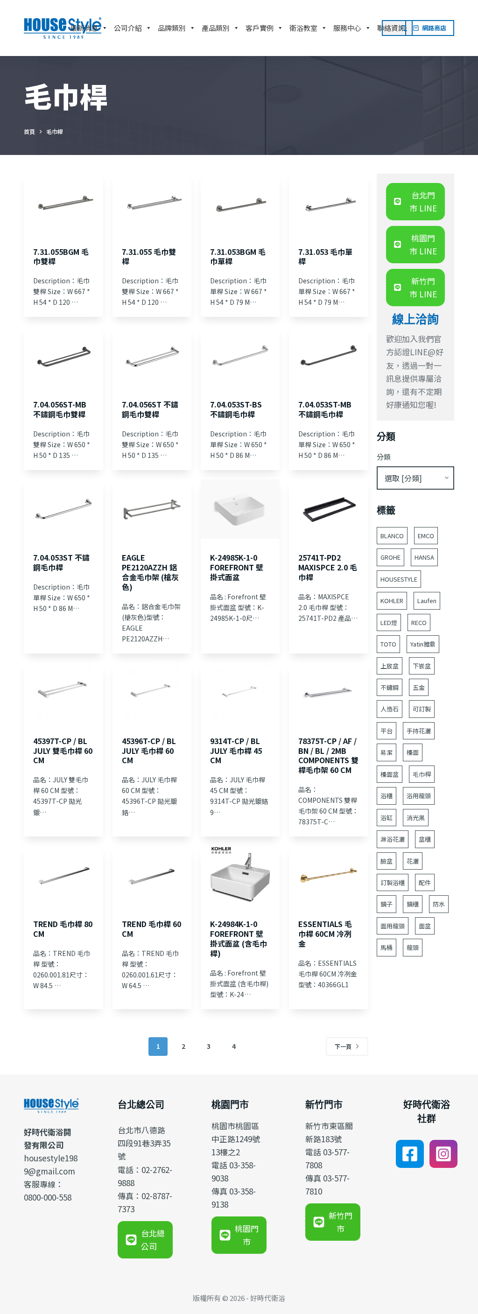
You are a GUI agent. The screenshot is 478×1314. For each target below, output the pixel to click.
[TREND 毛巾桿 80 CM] (63, 875)
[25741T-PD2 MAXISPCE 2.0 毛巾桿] (328, 509)
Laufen (426, 600)
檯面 (413, 752)
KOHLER (391, 600)
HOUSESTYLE (398, 579)
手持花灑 (419, 730)
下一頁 (343, 1046)
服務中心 (347, 28)
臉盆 (386, 861)
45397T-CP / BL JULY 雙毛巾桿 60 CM (62, 750)
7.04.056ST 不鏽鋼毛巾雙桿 (150, 409)
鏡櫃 (413, 903)
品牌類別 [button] (172, 28)
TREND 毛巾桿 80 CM (62, 928)
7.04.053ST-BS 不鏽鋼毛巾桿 (236, 409)
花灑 (413, 861)
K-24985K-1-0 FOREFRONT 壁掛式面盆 (236, 567)
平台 (386, 730)
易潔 (386, 752)
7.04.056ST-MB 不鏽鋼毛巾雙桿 (59, 409)
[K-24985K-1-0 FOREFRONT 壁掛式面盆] (240, 509)
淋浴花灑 (392, 839)
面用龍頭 (392, 925)
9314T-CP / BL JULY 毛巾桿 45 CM (236, 750)
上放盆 (389, 665)
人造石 (389, 708)
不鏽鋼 (389, 687)
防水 (439, 903)
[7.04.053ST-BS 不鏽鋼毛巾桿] (240, 356)
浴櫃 (386, 795)
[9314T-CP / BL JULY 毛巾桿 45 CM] (240, 692)
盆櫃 (425, 839)
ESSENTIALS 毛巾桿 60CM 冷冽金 (325, 933)
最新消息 (84, 28)
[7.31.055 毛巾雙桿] (151, 203)
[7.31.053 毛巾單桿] (328, 203)
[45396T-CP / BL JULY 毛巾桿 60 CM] (151, 692)
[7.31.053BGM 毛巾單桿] (240, 203)
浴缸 (386, 817)
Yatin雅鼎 (423, 643)
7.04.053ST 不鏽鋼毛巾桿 (61, 562)
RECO (419, 622)
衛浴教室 (303, 28)
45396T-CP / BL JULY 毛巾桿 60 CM (149, 750)
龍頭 (413, 947)
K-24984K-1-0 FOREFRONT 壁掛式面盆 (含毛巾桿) (238, 938)
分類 (384, 457)
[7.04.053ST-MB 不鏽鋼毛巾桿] (328, 356)
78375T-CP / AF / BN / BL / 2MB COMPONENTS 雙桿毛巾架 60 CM (328, 755)
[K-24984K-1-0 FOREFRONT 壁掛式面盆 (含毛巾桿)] (240, 875)
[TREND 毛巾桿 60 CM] (151, 875)
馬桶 (386, 947)
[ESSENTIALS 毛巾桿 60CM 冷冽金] (328, 875)
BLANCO (392, 535)
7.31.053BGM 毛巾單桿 (238, 256)
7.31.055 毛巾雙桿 (149, 256)
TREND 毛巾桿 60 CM (151, 928)
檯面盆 (389, 774)
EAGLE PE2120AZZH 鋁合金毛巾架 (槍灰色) (150, 572)
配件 (425, 882)
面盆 (425, 925)
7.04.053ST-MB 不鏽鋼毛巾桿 (324, 409)
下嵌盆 (422, 665)
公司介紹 (128, 28)
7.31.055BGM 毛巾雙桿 (61, 256)
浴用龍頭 (419, 795)
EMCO (426, 535)
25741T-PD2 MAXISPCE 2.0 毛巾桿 (327, 567)
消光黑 (416, 817)
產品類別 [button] (216, 28)
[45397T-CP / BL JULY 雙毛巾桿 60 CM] (63, 692)
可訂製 (422, 708)
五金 (419, 687)
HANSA (424, 557)
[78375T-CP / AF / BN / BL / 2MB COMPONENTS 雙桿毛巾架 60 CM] (328, 692)
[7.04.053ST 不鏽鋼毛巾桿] (63, 509)
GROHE (390, 557)
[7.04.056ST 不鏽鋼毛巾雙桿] (151, 356)
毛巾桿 (422, 774)
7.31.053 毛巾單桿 (325, 256)
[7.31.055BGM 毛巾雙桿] (63, 203)
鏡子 (386, 903)
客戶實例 (260, 28)
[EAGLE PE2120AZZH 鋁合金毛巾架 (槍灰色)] (151, 509)
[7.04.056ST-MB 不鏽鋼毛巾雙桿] (63, 356)
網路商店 (434, 27)
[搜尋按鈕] (405, 28)
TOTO (388, 643)
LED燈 (388, 622)
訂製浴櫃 (392, 882)
